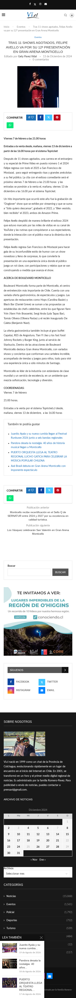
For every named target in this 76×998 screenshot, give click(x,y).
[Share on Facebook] (40, 117)
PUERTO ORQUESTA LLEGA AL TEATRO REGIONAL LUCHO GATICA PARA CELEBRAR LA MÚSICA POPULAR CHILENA (39, 456)
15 (67, 834)
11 (28, 834)
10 (18, 834)
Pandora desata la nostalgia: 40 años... (30, 964)
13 (47, 834)
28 (57, 847)
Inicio (6, 27)
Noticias (39, 896)
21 (57, 840)
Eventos (21, 27)
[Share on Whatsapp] (10, 125)
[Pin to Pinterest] (57, 117)
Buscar (11, 566)
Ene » (42, 860)
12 (38, 834)
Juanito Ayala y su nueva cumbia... (29, 946)
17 (18, 840)
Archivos (8, 868)
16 (8, 840)
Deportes (39, 920)
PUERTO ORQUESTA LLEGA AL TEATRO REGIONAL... (30, 984)
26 (38, 847)
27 (47, 847)
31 (18, 853)
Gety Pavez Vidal (27, 56)
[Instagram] (40, 4)
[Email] (45, 4)
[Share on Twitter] (48, 117)
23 (8, 847)
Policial (39, 912)
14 (57, 834)
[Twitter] (35, 4)
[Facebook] (30, 4)
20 (47, 840)
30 (8, 853)
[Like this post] (32, 117)
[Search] (65, 15)
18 (28, 840)
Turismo (39, 928)
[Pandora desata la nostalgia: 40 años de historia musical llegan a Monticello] (9, 964)
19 (38, 840)
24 (18, 847)
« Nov (34, 860)
